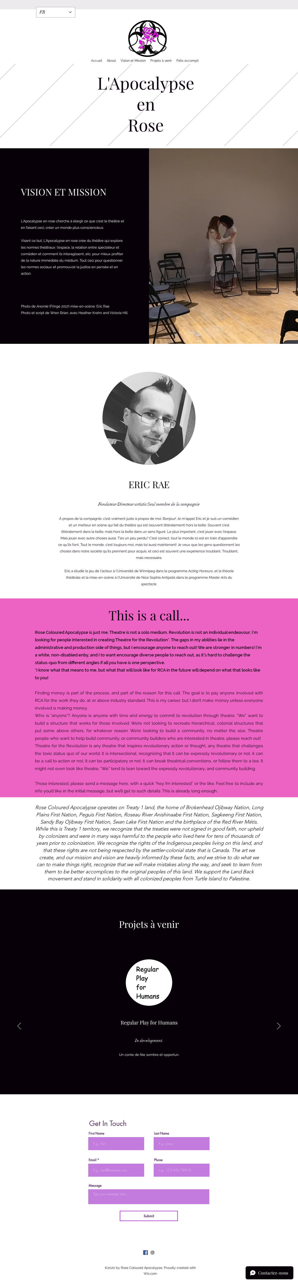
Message (95, 1185)
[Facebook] (145, 1252)
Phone (158, 1160)
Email (92, 1160)
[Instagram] (152, 1252)
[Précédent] (19, 1026)
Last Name (161, 1133)
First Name (96, 1133)
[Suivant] (279, 1026)
